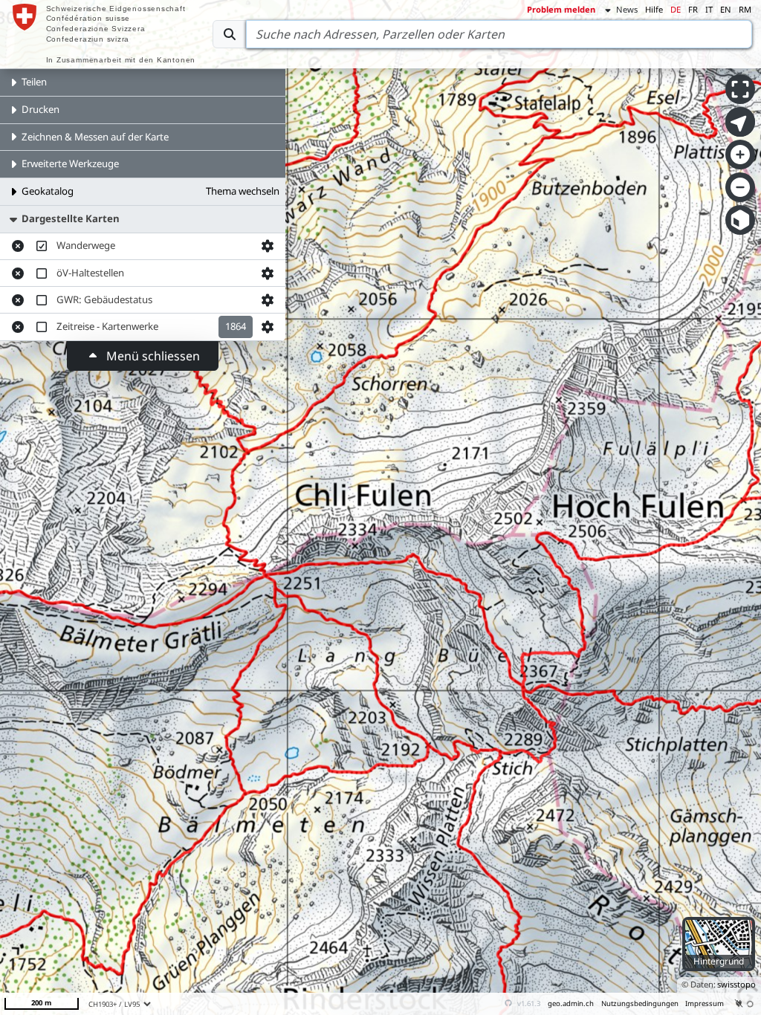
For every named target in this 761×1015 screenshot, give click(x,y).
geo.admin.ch (571, 1003)
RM (745, 9)
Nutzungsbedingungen (640, 1003)
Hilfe (654, 9)
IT (709, 9)
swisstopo (736, 984)
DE (675, 9)
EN (725, 9)
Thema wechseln (242, 191)
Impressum (704, 1003)
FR (693, 9)
